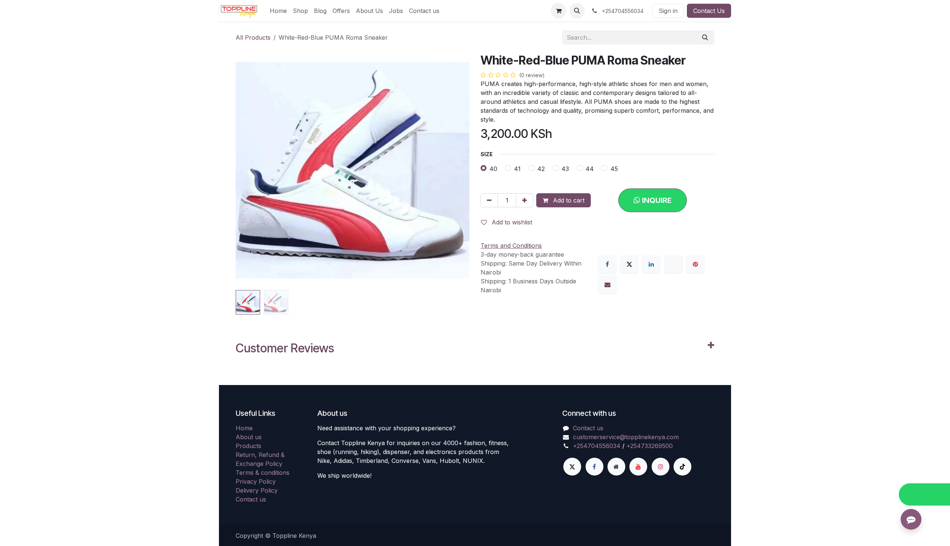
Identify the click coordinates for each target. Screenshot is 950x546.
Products (248, 446)
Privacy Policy (256, 481)
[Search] (705, 37)
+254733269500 (649, 446)
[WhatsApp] (673, 264)
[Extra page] (616, 467)
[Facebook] (607, 264)
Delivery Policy (257, 490)
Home (244, 428)
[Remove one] (489, 200)
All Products (253, 37)
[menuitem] (278, 10)
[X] (629, 264)
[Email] (607, 284)
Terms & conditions (262, 472)
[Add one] (524, 200)
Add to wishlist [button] (511, 222)
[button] (577, 11)
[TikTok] (682, 467)
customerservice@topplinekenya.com (626, 437)
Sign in (668, 10)
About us (249, 437)
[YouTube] (638, 467)
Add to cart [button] (567, 200)
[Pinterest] (695, 264)
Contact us (251, 499)
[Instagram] (660, 467)
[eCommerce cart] (558, 11)
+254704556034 (596, 446)
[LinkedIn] (651, 264)
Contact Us (709, 10)
